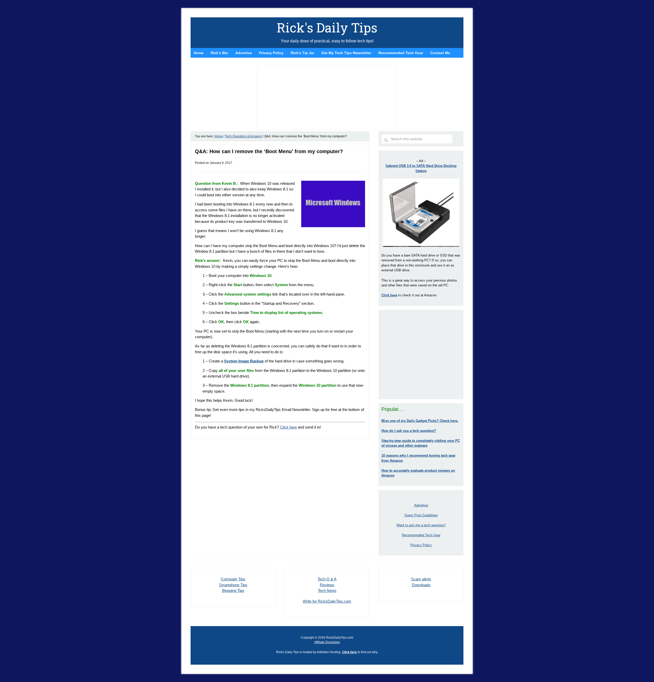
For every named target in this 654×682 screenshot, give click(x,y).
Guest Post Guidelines (421, 515)
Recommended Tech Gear (421, 535)
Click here (288, 427)
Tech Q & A (327, 579)
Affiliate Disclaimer (327, 642)
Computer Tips (233, 579)
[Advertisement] (421, 354)
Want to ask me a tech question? (421, 525)
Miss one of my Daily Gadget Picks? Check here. (419, 421)
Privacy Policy (421, 545)
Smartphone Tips (233, 585)
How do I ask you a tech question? (408, 431)
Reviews (327, 585)
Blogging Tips (233, 590)
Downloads (421, 585)
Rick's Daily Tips (327, 27)
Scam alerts (421, 579)
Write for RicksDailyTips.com (327, 601)
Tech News (327, 590)
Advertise (421, 505)
